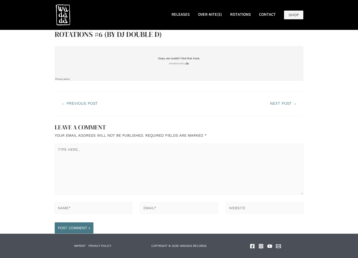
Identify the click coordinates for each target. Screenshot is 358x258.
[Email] (278, 246)
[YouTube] (269, 246)
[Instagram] (261, 246)
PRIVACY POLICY (99, 245)
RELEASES (181, 15)
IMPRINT (80, 245)
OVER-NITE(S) (210, 15)
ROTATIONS (240, 15)
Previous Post (79, 103)
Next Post (283, 103)
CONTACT (267, 15)
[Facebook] (252, 246)
